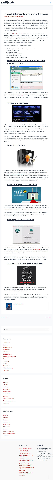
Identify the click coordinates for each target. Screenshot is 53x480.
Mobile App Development (9, 356)
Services (5, 396)
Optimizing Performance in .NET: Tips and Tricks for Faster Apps (25, 474)
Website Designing (8, 368)
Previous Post (5, 316)
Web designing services (9, 400)
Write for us (6, 403)
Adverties (5, 384)
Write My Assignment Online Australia (16, 174)
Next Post (48, 316)
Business (5, 345)
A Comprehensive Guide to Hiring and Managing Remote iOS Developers (26, 460)
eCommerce (6, 349)
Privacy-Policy (6, 391)
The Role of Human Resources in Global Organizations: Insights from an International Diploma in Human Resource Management (26, 467)
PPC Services (6, 389)
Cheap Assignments (18, 33)
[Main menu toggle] (50, 2)
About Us (5, 382)
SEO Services (6, 394)
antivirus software (20, 95)
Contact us (6, 387)
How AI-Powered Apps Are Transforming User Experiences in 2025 (25, 450)
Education (5, 352)
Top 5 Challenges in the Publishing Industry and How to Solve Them (26, 455)
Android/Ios (6, 342)
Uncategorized (7, 365)
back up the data (36, 249)
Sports (5, 358)
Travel (5, 363)
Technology (6, 361)
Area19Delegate (7, 2)
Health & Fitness (7, 354)
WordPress (6, 370)
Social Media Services (8, 398)
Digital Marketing (7, 347)
